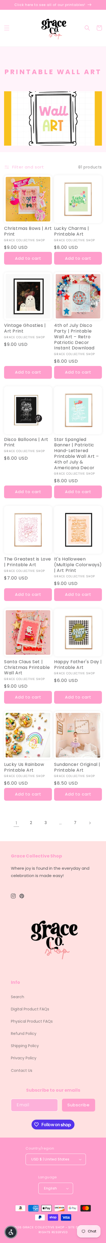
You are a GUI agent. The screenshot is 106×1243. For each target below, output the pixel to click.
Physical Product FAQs (32, 1021)
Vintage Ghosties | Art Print (25, 328)
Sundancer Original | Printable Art (77, 767)
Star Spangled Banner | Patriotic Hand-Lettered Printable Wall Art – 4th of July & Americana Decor (76, 454)
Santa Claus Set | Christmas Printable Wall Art (27, 667)
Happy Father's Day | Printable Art (78, 665)
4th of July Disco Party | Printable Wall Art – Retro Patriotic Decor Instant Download (74, 337)
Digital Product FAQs (30, 1009)
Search (17, 997)
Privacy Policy (23, 1058)
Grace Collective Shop (43, 1227)
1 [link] (16, 823)
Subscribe (78, 1105)
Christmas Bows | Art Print (28, 231)
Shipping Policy (25, 1045)
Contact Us (21, 1070)
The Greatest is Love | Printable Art (27, 562)
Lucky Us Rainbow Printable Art (24, 767)
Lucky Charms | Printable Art (71, 231)
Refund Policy (23, 1033)
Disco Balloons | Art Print (26, 442)
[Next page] (90, 823)
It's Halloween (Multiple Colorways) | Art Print (78, 564)
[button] (7, 28)
